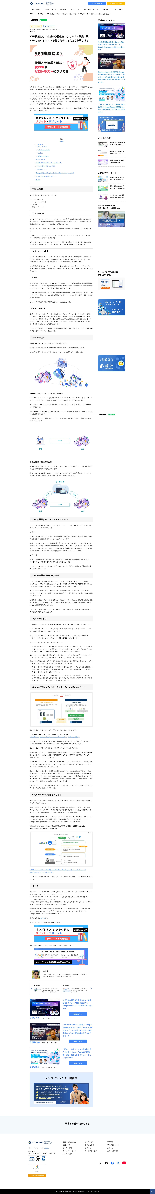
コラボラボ (40, 14)
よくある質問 (119, 9)
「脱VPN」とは (41, 169)
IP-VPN (40, 153)
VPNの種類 (39, 144)
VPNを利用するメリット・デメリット (48, 163)
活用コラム (66, 1145)
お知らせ (110, 1148)
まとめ (38, 180)
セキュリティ (36, 26)
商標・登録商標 (112, 1151)
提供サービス (49, 9)
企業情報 (105, 9)
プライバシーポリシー (70, 1151)
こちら (42, 918)
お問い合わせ (89, 1145)
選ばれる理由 (36, 9)
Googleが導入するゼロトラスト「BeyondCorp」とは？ (55, 173)
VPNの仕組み (40, 159)
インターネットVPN (44, 150)
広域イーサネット (43, 156)
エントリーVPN (42, 146)
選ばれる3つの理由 (69, 1142)
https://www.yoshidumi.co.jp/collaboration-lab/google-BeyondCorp (54, 737)
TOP (31, 14)
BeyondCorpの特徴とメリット (46, 176)
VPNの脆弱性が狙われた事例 (45, 166)
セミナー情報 (67, 1148)
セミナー (73, 9)
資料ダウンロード (113, 1145)
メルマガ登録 (67, 1154)
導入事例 (63, 9)
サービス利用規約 (91, 1151)
